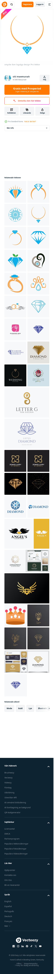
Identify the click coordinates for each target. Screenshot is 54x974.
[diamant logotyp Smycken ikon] (15, 759)
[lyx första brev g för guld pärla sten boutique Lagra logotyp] (26, 609)
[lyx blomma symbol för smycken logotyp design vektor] (15, 690)
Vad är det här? (30, 121)
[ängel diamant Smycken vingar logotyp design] (26, 809)
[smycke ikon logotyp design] (15, 192)
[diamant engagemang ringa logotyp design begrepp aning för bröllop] (15, 559)
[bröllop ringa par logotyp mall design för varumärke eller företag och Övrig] (15, 582)
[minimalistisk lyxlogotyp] (15, 914)
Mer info (10, 128)
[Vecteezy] (4, 4)
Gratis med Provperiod (27, 90)
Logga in (39, 4)
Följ (44, 79)
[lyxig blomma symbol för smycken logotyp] (15, 667)
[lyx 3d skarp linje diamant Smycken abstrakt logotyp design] (15, 536)
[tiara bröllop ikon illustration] (15, 891)
